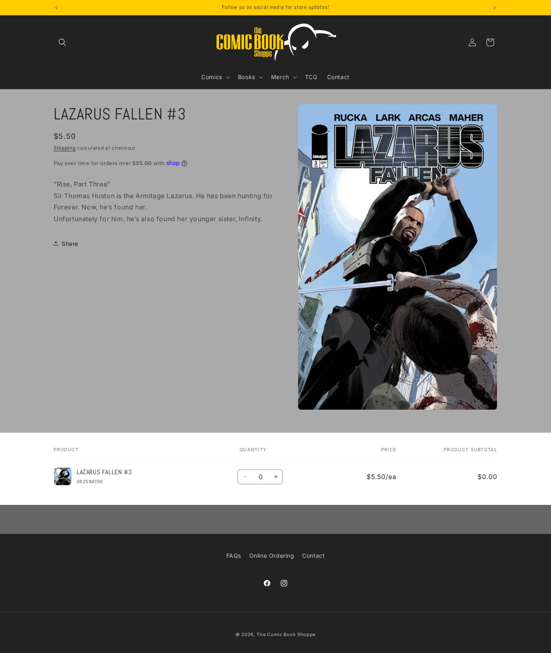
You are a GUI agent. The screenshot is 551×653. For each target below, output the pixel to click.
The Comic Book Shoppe (286, 634)
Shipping (65, 148)
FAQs (233, 555)
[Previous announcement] (56, 7)
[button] (62, 42)
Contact (313, 555)
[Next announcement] (494, 7)
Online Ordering (271, 555)
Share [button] (70, 243)
